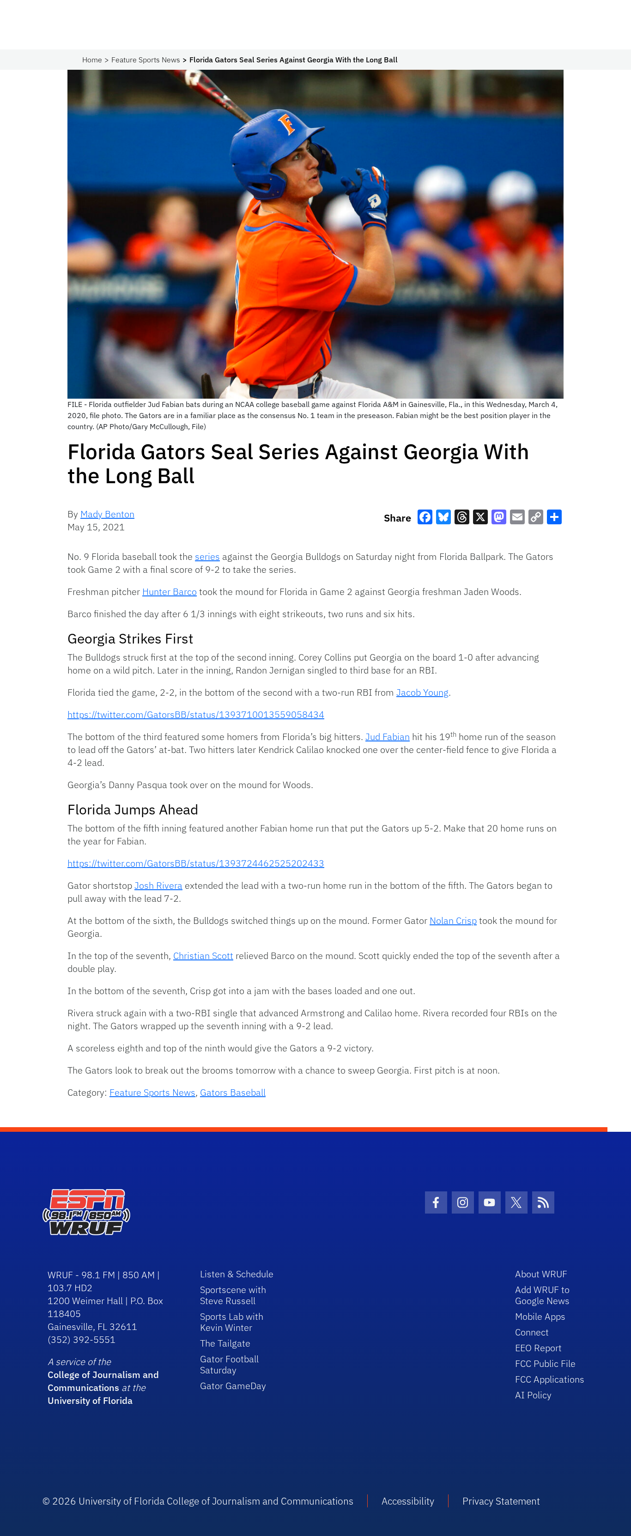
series (207, 556)
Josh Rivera (158, 885)
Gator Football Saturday (229, 1364)
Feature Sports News (145, 59)
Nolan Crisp (453, 920)
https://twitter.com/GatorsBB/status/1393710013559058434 (195, 714)
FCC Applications (549, 1379)
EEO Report (538, 1348)
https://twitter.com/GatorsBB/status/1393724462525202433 (195, 863)
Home (92, 59)
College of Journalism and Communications (103, 1381)
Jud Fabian (387, 736)
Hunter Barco (169, 591)
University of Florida (90, 1400)
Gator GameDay (233, 1385)
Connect (532, 1332)
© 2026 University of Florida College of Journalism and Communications (197, 1500)
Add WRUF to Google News (542, 1295)
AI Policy (533, 1395)
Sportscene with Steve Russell (233, 1295)
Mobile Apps (540, 1316)
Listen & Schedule (236, 1274)
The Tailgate (225, 1343)
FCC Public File (545, 1363)
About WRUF (541, 1274)
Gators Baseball (233, 1092)
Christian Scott (203, 955)
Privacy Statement (501, 1500)
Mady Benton (107, 514)
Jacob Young (422, 692)
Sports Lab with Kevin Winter (231, 1322)
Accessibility (408, 1500)
